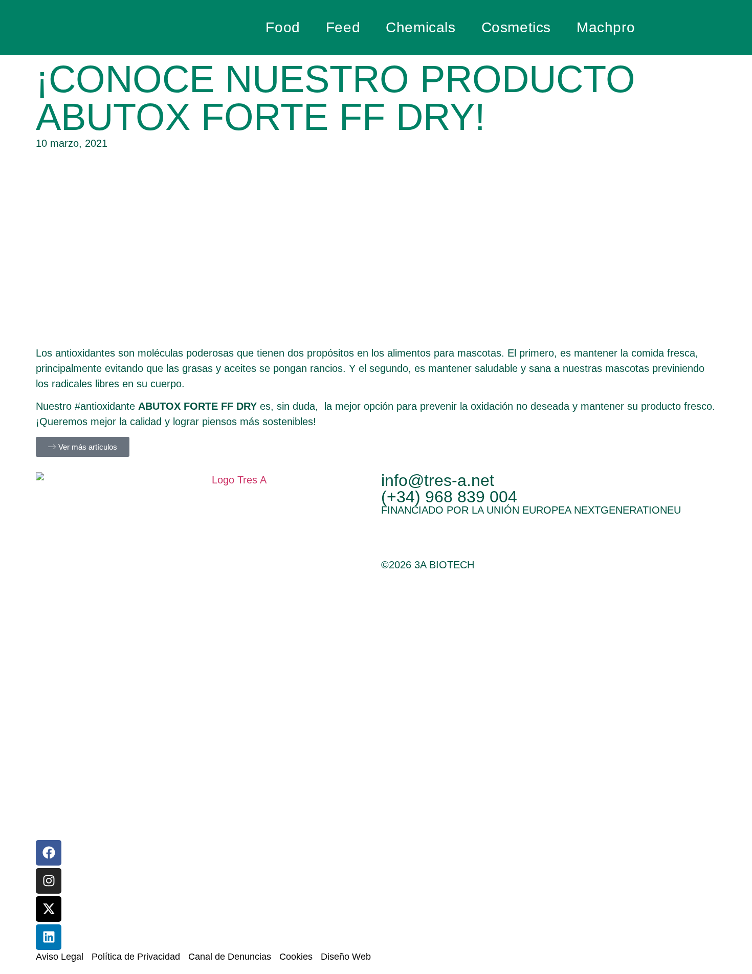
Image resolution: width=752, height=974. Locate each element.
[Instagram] (48, 881)
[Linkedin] (48, 937)
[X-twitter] (48, 909)
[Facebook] (48, 853)
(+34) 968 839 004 (449, 497)
